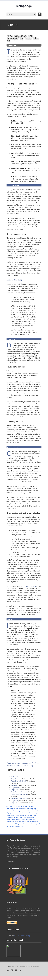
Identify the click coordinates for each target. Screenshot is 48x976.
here (36, 499)
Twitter (8, 970)
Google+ (16, 970)
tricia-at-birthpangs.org (22, 936)
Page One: (14, 779)
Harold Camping (30, 586)
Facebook (12, 970)
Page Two (14, 785)
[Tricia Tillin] (14, 956)
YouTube (20, 970)
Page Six (14, 803)
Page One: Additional (18, 781)
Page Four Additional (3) (19, 798)
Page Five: (14, 801)
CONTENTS (15, 777)
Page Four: (15, 790)
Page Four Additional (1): (19, 792)
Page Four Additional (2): (19, 794)
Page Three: (15, 788)
